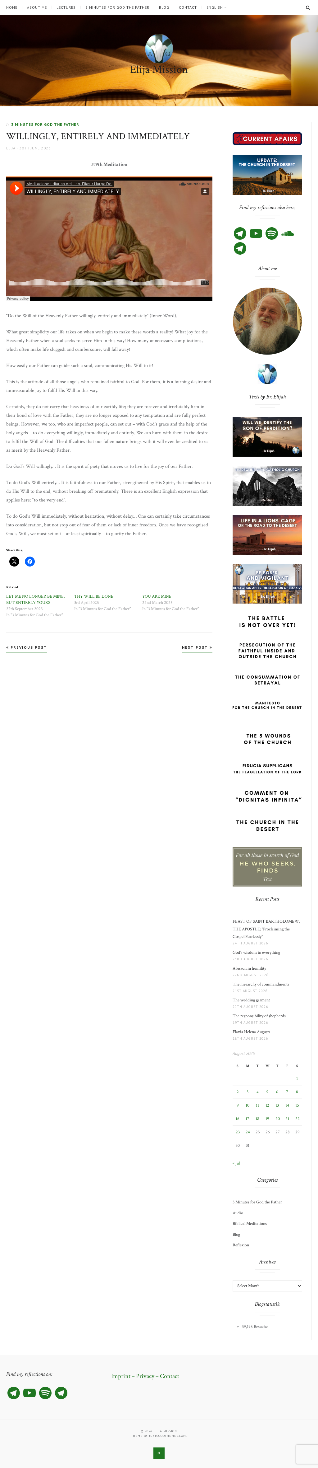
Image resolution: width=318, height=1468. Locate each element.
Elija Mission (159, 69)
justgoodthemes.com (167, 1436)
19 (267, 1119)
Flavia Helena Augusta (252, 1032)
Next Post (196, 647)
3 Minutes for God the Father (117, 7)
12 (267, 1105)
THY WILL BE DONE (93, 596)
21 (287, 1119)
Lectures (66, 7)
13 (277, 1105)
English (215, 7)
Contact (188, 7)
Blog (164, 7)
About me (37, 7)
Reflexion (241, 1245)
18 (257, 1119)
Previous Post (28, 647)
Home (11, 7)
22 (297, 1119)
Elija (11, 148)
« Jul (236, 1163)
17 (247, 1119)
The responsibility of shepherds (260, 1016)
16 (237, 1119)
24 (248, 1132)
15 (297, 1105)
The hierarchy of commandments (261, 984)
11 (257, 1105)
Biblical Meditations (250, 1223)
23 (238, 1132)
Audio (238, 1213)
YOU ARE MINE (156, 596)
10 (247, 1105)
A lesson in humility (251, 968)
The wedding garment (252, 1000)
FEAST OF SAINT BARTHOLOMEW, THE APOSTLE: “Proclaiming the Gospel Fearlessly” (266, 929)
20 (277, 1119)
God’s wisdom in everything (257, 952)
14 (287, 1105)
